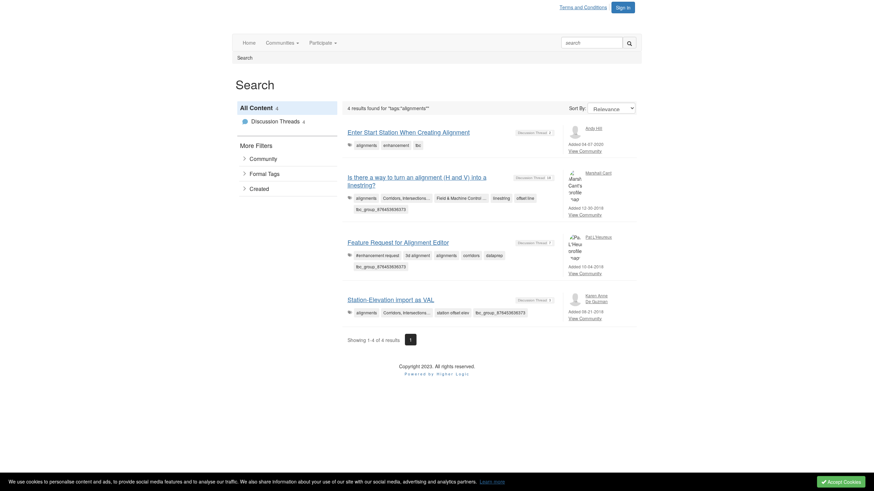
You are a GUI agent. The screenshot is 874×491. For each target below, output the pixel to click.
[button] (282, 42)
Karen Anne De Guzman (597, 298)
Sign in (623, 7)
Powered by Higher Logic (437, 373)
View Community (585, 151)
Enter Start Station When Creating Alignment (409, 132)
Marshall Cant (598, 173)
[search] (629, 42)
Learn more (492, 481)
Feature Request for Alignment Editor (398, 242)
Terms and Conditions (583, 7)
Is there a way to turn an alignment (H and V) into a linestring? (417, 181)
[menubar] (585, 6)
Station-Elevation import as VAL (391, 299)
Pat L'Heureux (599, 237)
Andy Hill (594, 128)
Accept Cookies (843, 481)
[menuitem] (585, 6)
